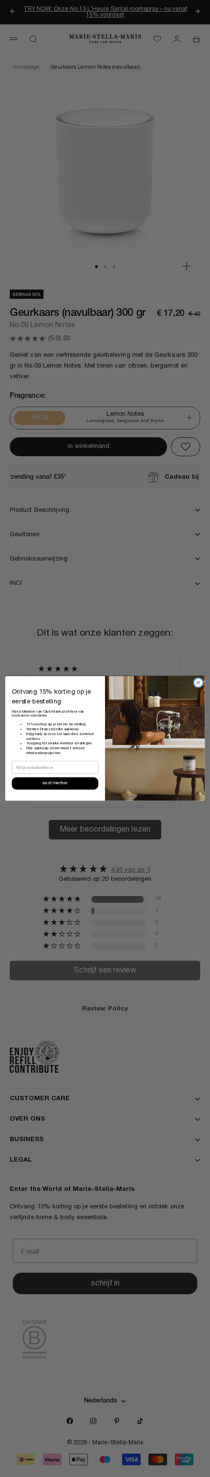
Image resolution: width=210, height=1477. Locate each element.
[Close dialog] (198, 682)
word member (54, 783)
